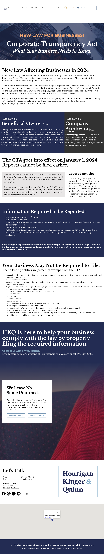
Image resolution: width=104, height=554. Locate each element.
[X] (14, 494)
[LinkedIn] (19, 494)
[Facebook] (4, 494)
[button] (13, 7)
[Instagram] (9, 494)
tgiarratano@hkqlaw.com (55, 354)
